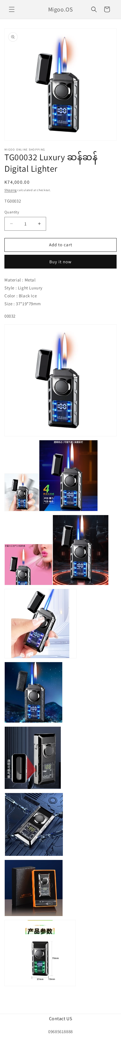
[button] (11, 9)
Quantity (11, 212)
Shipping (10, 190)
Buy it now (60, 261)
